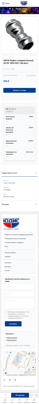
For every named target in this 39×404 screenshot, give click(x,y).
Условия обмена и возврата (14, 242)
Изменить (9, 111)
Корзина (8, 256)
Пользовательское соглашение (15, 238)
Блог (6, 246)
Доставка (8, 267)
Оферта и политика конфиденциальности (19, 235)
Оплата (7, 270)
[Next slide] (35, 35)
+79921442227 (11, 340)
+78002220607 (11, 338)
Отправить (13, 324)
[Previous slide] (4, 35)
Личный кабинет (10, 253)
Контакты (8, 263)
